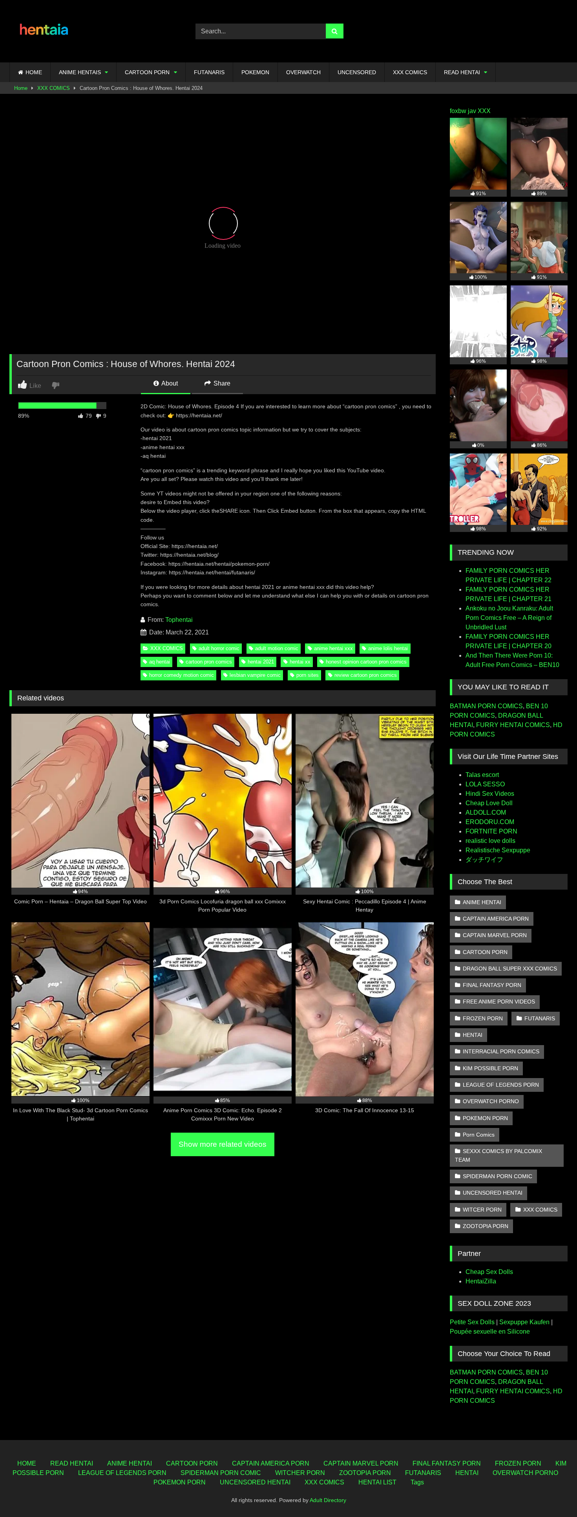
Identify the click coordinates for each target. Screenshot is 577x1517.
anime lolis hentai (388, 648)
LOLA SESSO (485, 784)
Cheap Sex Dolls (489, 1271)
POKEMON (255, 72)
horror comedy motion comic (181, 675)
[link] (56, 384)
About (169, 383)
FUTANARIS (209, 72)
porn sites (307, 675)
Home (20, 88)
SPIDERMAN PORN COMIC (497, 1176)
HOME (34, 72)
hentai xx (300, 662)
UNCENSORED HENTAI (492, 1193)
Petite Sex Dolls (472, 1322)
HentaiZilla (481, 1281)
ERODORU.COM (490, 822)
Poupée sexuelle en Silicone (490, 1331)
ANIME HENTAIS (80, 72)
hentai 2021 (261, 662)
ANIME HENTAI (482, 902)
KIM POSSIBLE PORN (490, 1068)
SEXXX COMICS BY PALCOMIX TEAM (498, 1155)
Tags (417, 1482)
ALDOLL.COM (486, 812)
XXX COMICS (410, 72)
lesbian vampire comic (255, 675)
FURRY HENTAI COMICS (513, 725)
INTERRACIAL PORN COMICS (501, 1051)
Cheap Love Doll (489, 803)
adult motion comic (276, 648)
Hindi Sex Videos (490, 793)
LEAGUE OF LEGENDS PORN (501, 1085)
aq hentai (159, 662)
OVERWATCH (303, 72)
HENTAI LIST (377, 1482)
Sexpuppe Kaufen (524, 1322)
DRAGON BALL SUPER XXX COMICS (510, 968)
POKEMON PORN (485, 1118)
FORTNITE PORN (491, 831)
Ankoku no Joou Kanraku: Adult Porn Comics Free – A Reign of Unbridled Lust (509, 618)
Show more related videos (223, 1144)
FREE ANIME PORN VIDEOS (499, 1001)
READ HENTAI (462, 72)
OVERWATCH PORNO (491, 1101)
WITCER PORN (482, 1209)
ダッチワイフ (484, 859)
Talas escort (482, 774)
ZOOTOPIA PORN (485, 1226)
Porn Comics (479, 1134)
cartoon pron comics (209, 662)
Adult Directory (328, 1500)
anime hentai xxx (333, 648)
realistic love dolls (490, 840)
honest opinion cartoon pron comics (366, 662)
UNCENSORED (357, 72)
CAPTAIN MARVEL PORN (495, 935)
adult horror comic (219, 648)
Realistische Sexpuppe (498, 850)
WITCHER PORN (300, 1472)
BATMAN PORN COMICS (486, 706)
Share (221, 383)
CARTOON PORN (147, 72)
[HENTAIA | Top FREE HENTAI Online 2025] (44, 31)
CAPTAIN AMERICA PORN (496, 919)
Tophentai (179, 619)
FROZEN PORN (483, 1018)
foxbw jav (463, 111)
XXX (484, 111)
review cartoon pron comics (365, 675)
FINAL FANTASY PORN (492, 985)
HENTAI (472, 1035)
